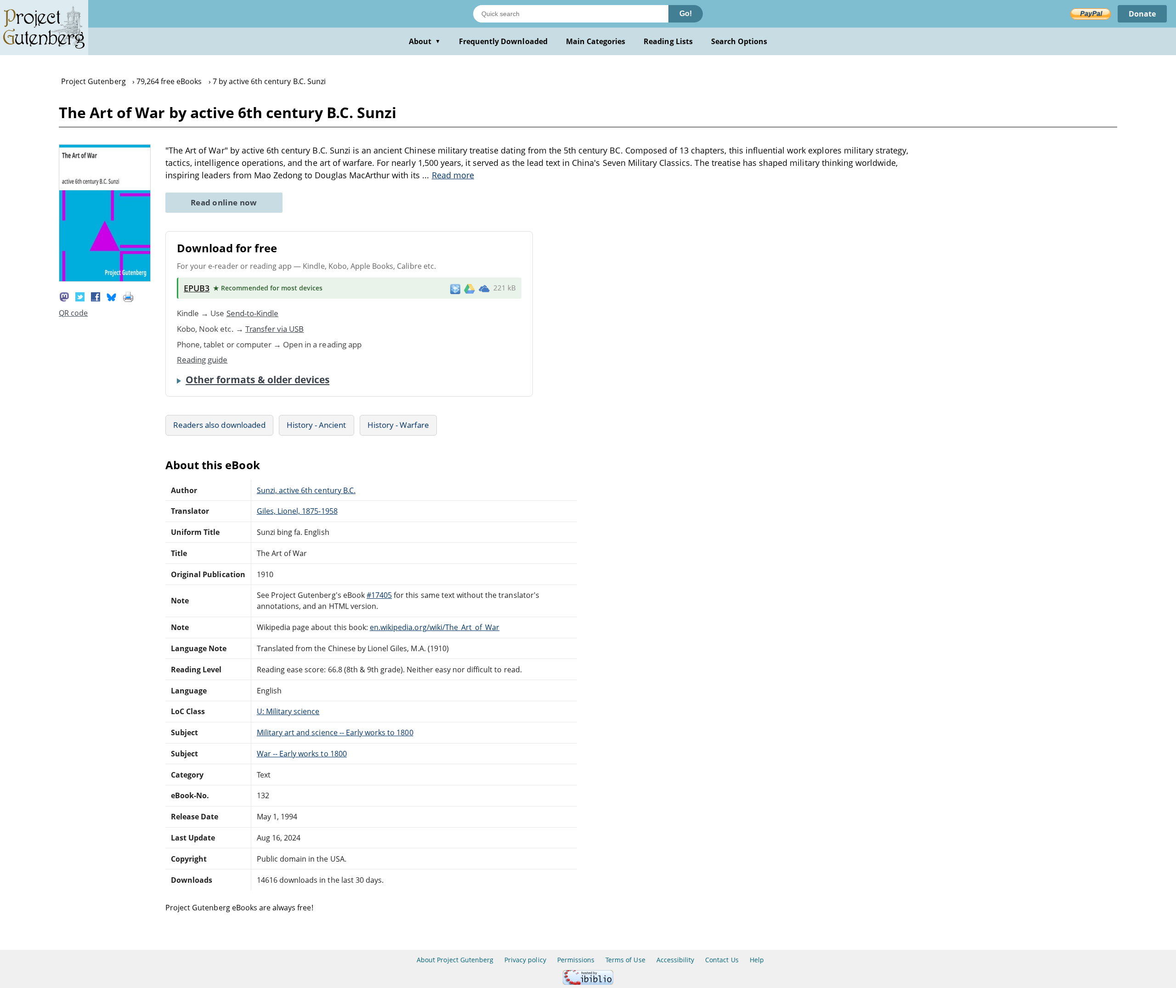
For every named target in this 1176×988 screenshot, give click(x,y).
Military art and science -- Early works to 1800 (335, 732)
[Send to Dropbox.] (455, 288)
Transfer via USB (274, 329)
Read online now (224, 202)
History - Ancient (316, 425)
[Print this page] (128, 296)
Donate (1142, 14)
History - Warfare (399, 425)
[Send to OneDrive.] (484, 288)
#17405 (379, 595)
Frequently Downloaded (503, 41)
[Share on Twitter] (80, 296)
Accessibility (675, 959)
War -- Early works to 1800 (302, 754)
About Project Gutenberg (455, 959)
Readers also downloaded (219, 425)
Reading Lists (668, 41)
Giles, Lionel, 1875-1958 (297, 511)
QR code (73, 313)
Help (757, 959)
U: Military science (288, 711)
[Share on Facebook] (95, 296)
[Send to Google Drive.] (469, 288)
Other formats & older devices (257, 379)
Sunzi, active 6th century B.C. (306, 490)
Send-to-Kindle (252, 313)
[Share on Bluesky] (112, 296)
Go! (685, 13)
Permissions (575, 959)
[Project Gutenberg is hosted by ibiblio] (588, 982)
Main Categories (596, 41)
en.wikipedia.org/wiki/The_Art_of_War (434, 627)
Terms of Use (625, 959)
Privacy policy (525, 959)
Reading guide (202, 359)
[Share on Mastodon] (64, 296)
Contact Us (721, 959)
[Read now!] (105, 279)
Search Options (739, 41)
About (425, 41)
